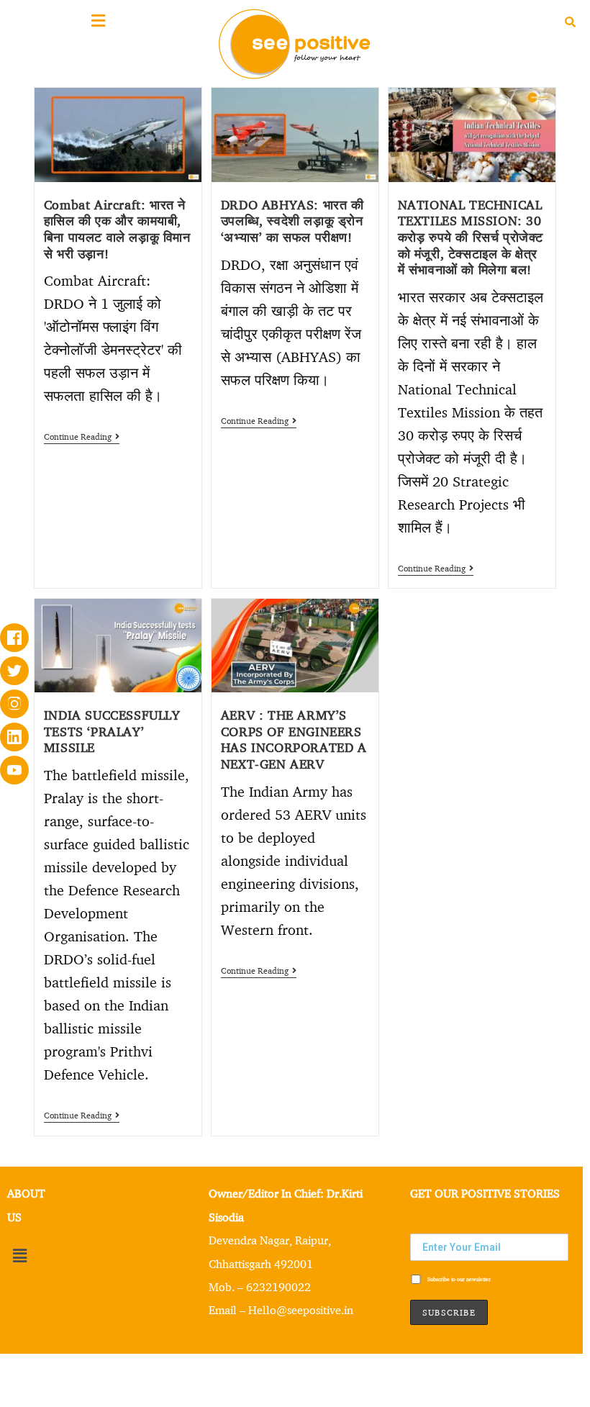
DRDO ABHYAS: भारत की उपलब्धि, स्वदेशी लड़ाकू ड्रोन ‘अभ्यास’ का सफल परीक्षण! (292, 220)
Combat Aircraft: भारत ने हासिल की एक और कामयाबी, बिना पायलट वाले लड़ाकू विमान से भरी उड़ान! (117, 228)
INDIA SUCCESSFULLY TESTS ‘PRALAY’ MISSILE (112, 731)
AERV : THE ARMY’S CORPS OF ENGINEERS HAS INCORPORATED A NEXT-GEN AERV (294, 739)
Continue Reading (81, 437)
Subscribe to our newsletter (458, 1278)
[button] (19, 1255)
